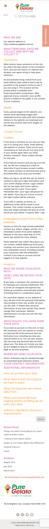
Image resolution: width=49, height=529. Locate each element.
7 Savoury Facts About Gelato (17, 438)
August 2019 (9, 462)
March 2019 (9, 470)
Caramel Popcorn (12, 447)
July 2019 (8, 466)
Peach (6, 451)
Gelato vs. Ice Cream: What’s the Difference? (24, 443)
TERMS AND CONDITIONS (24, 525)
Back (6, 15)
